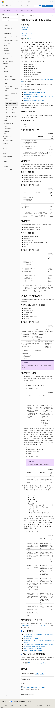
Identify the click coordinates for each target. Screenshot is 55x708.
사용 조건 (48, 705)
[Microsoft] (3, 2)
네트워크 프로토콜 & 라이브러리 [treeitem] (11, 89)
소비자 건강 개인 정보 (38, 705)
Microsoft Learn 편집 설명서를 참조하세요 (39, 663)
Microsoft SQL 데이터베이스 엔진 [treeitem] (10, 36)
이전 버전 (10, 705)
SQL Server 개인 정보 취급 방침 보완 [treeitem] (12, 104)
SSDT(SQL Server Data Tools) (31, 94)
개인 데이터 (24, 31)
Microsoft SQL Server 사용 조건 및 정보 (34, 646)
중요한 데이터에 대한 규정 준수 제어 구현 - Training (33, 687)
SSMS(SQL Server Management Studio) (34, 92)
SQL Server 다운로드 (47, 5)
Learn (22, 15)
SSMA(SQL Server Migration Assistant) (34, 100)
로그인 (51, 1)
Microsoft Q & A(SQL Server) (31, 638)
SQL (26, 15)
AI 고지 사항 (4, 705)
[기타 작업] (52, 16)
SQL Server (31, 15)
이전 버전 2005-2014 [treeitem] (7, 28)
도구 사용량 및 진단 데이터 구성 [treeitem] (11, 113)
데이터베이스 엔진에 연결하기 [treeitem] (11, 40)
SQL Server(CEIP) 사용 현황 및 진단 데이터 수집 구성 (34, 625)
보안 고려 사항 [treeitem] (8, 86)
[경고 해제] (53, 9)
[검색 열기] (48, 2)
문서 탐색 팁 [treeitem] (5, 25)
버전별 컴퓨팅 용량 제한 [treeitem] (10, 79)
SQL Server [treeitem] (5, 23)
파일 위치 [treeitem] (7, 98)
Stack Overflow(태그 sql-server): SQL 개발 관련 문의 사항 (38, 644)
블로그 (15, 705)
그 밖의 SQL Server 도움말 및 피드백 (33, 650)
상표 (2, 707)
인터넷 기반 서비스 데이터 (28, 33)
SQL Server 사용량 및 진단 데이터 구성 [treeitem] (11, 108)
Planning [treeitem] (7, 74)
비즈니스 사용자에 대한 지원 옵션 (32, 648)
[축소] (18, 14)
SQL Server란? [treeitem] (7, 33)
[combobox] (10, 17)
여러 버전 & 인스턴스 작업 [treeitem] (11, 93)
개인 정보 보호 (27, 705)
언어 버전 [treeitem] (7, 95)
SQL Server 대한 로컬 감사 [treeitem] (11, 117)
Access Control (25, 27)
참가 (21, 705)
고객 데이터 (24, 29)
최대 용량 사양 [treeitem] (8, 76)
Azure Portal (37, 5)
